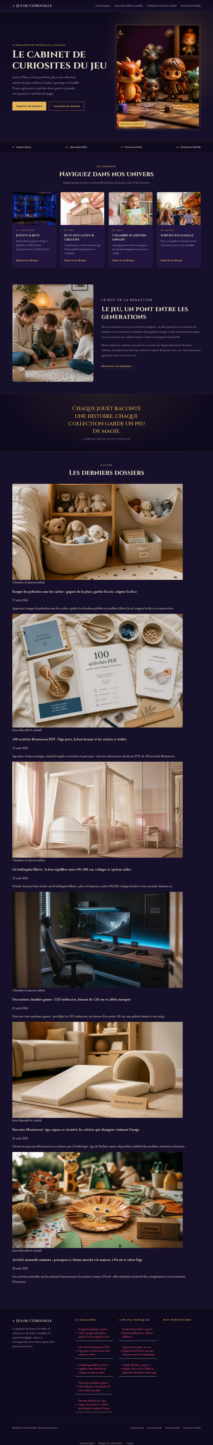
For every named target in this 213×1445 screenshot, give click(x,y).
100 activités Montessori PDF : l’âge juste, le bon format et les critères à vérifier (94, 1350)
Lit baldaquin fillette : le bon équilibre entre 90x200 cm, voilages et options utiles (93, 1368)
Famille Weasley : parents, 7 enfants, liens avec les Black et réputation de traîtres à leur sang (139, 1368)
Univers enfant (131, 147)
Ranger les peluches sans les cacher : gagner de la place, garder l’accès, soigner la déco (94, 1332)
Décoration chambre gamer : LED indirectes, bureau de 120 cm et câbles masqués (94, 1386)
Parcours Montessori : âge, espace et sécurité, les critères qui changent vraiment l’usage (94, 1404)
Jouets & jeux (102, 5)
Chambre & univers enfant (162, 5)
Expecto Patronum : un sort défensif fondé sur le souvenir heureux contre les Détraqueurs (138, 1350)
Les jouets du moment (66, 106)
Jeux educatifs (76, 147)
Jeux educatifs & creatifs (128, 5)
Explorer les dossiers (29, 106)
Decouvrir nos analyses (118, 366)
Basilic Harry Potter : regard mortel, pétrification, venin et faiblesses (137, 1332)
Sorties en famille (191, 5)
